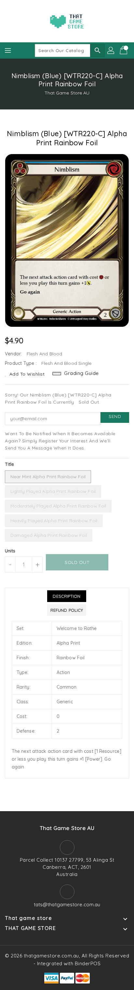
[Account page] (111, 50)
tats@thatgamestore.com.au (67, 904)
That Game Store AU (67, 93)
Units (10, 551)
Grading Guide (81, 373)
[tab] (66, 596)
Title (9, 464)
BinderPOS (88, 963)
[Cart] (124, 50)
